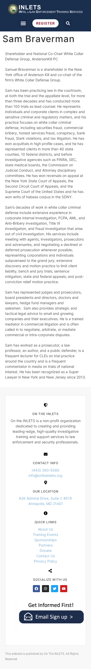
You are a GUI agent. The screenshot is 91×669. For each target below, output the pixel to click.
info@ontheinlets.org (45, 475)
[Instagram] (45, 588)
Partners (46, 545)
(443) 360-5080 (45, 470)
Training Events (45, 534)
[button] (23, 23)
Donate (46, 550)
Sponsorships (45, 540)
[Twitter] (54, 588)
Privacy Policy (45, 561)
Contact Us (45, 556)
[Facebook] (36, 588)
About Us (45, 529)
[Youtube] (63, 588)
